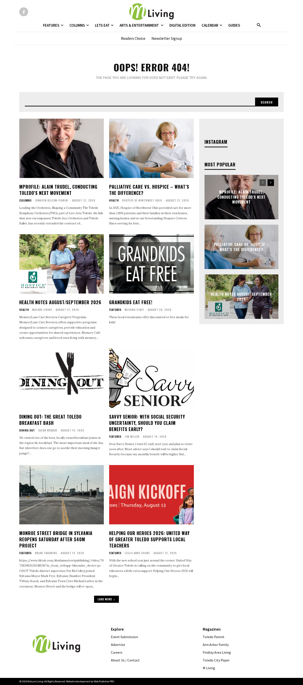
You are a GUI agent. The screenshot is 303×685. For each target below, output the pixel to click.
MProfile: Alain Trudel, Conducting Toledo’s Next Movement (58, 189)
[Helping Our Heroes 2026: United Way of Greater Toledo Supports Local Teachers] (151, 494)
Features (115, 309)
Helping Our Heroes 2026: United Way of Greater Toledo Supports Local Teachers (149, 539)
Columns (25, 200)
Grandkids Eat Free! (130, 302)
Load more (105, 599)
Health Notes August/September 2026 (60, 302)
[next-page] (271, 182)
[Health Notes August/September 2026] (61, 264)
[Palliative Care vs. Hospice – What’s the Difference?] (151, 148)
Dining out (27, 430)
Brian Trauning (46, 553)
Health (114, 200)
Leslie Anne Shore (137, 553)
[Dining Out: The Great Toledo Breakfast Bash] (61, 378)
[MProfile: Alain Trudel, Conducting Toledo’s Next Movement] (61, 148)
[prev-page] (263, 182)
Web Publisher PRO (104, 681)
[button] (258, 25)
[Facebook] (23, 11)
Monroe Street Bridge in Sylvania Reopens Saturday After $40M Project (55, 539)
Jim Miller (132, 436)
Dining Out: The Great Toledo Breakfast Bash (50, 419)
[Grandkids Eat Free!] (151, 264)
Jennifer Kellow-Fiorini (51, 200)
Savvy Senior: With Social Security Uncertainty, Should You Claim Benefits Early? (147, 422)
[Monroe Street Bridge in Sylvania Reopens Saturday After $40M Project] (61, 494)
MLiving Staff (134, 310)
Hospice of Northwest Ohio (142, 200)
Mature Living (42, 310)
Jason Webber (47, 430)
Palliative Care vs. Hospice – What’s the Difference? (149, 189)
